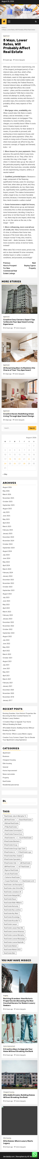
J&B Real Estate (9, 820)
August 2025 (7, 509)
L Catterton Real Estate (12, 877)
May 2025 (6, 519)
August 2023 (7, 594)
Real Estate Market (10, 946)
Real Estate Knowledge (12, 917)
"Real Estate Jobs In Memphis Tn (15, 816)
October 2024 (7, 544)
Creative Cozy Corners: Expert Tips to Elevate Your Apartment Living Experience (19, 322)
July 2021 (6, 665)
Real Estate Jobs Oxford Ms (13, 888)
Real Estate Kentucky (11, 906)
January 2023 (7, 619)
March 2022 (7, 654)
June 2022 (6, 644)
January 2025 (7, 534)
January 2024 (7, 576)
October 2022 (7, 629)
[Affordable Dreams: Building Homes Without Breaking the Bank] (19, 1074)
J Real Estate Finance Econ (13, 834)
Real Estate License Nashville (14, 942)
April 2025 (6, 523)
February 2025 (8, 530)
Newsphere (20, 1157)
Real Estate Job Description (13, 885)
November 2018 (8, 697)
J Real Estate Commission (13, 830)
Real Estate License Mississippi (14, 939)
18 (10, 459)
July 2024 (6, 555)
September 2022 (8, 633)
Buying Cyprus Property (30, 265)
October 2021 (7, 658)
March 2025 (7, 526)
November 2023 (8, 583)
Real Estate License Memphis (14, 935)
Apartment (6, 36)
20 (19, 459)
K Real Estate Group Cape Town (14, 848)
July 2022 (6, 640)
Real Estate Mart (9, 953)
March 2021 (7, 679)
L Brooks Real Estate (11, 874)
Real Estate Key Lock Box (12, 910)
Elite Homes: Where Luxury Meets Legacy (17, 734)
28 (24, 464)
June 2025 (6, 516)
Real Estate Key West (11, 913)
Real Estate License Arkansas (14, 931)
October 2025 (7, 502)
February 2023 (8, 615)
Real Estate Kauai (10, 899)
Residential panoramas (11, 785)
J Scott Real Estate (25, 838)
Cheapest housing (9, 760)
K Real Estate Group (10, 845)
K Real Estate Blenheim (12, 841)
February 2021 (8, 683)
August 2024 (7, 551)
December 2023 (8, 580)
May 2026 (6, 491)
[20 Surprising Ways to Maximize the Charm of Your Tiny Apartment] (19, 347)
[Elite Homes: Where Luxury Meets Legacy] (19, 1120)
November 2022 (8, 626)
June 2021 (6, 668)
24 (5, 464)
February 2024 (8, 573)
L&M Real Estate (9, 866)
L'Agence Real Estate (11, 870)
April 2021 (6, 676)
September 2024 (8, 548)
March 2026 (7, 494)
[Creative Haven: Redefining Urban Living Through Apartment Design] (19, 393)
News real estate (9, 774)
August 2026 (7, 487)
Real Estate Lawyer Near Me (13, 928)
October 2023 (7, 587)
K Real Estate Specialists (12, 859)
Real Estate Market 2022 (12, 949)
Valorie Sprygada (20, 60)
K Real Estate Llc (9, 852)
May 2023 (6, 605)
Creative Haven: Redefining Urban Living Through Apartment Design (18, 415)
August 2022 (7, 636)
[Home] (4, 21)
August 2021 (7, 661)
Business (6, 756)
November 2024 (8, 541)
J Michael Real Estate (11, 823)
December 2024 (8, 537)
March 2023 (7, 612)
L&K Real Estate (25, 863)
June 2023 (6, 601)
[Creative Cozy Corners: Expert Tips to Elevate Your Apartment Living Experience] (19, 299)
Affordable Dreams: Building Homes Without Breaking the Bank (19, 1096)
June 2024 (6, 558)
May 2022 (6, 647)
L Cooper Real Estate (11, 881)
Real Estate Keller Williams (13, 903)
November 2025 (8, 498)
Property (6, 778)
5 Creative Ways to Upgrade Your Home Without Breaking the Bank (18, 1050)
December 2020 (8, 690)
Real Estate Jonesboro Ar (12, 892)
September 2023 (8, 590)
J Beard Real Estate (25, 820)
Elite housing (7, 763)
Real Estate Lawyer (10, 924)
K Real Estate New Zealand (13, 856)
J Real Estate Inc (9, 838)
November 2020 (8, 693)
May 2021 (6, 672)
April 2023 (6, 608)
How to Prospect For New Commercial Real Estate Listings (10, 268)
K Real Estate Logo (24, 852)
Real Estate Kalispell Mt (12, 895)
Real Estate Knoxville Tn (12, 921)
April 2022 (6, 651)
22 (29, 459)
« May (5, 474)
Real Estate (7, 781)
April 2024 (6, 565)
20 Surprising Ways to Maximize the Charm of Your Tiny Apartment (19, 369)
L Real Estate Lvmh (27, 881)
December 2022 (8, 622)
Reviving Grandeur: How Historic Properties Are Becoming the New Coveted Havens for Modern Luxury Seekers (19, 715)
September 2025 (8, 505)
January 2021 (7, 686)
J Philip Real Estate (10, 827)
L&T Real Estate (23, 866)
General (5, 767)
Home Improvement (10, 771)
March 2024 (7, 569)
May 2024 (6, 562)
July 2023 (6, 597)
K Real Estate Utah (10, 863)
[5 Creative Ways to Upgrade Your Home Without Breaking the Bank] (19, 1028)
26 (15, 464)
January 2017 (7, 700)
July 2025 (6, 512)
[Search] (35, 21)
